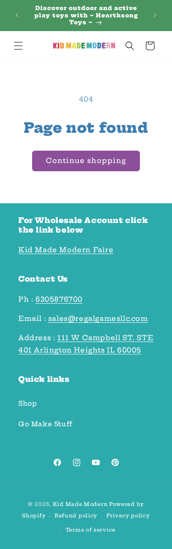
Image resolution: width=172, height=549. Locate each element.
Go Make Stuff (45, 424)
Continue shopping (86, 160)
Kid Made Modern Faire (66, 249)
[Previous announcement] (17, 15)
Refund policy (76, 515)
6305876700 (59, 299)
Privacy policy (128, 515)
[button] (18, 46)
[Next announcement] (155, 15)
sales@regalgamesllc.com (98, 318)
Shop (27, 403)
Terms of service (91, 530)
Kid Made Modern (80, 504)
